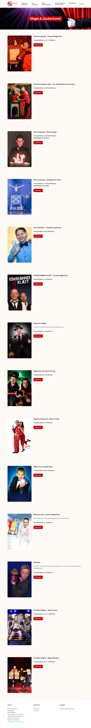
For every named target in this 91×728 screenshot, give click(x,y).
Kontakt (82, 4)
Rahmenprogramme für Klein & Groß (60, 3)
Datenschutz (36, 708)
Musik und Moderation (25, 3)
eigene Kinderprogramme (46, 3)
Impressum (36, 710)
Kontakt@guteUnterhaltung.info (16, 721)
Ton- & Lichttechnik (34, 3)
